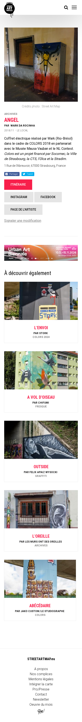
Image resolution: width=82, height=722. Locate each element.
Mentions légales (41, 679)
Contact (41, 694)
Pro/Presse (41, 689)
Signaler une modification (22, 221)
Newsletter (41, 699)
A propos (41, 669)
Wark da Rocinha (23, 125)
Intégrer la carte (41, 684)
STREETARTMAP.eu (41, 659)
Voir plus (41, 331)
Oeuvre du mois (41, 705)
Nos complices (41, 674)
